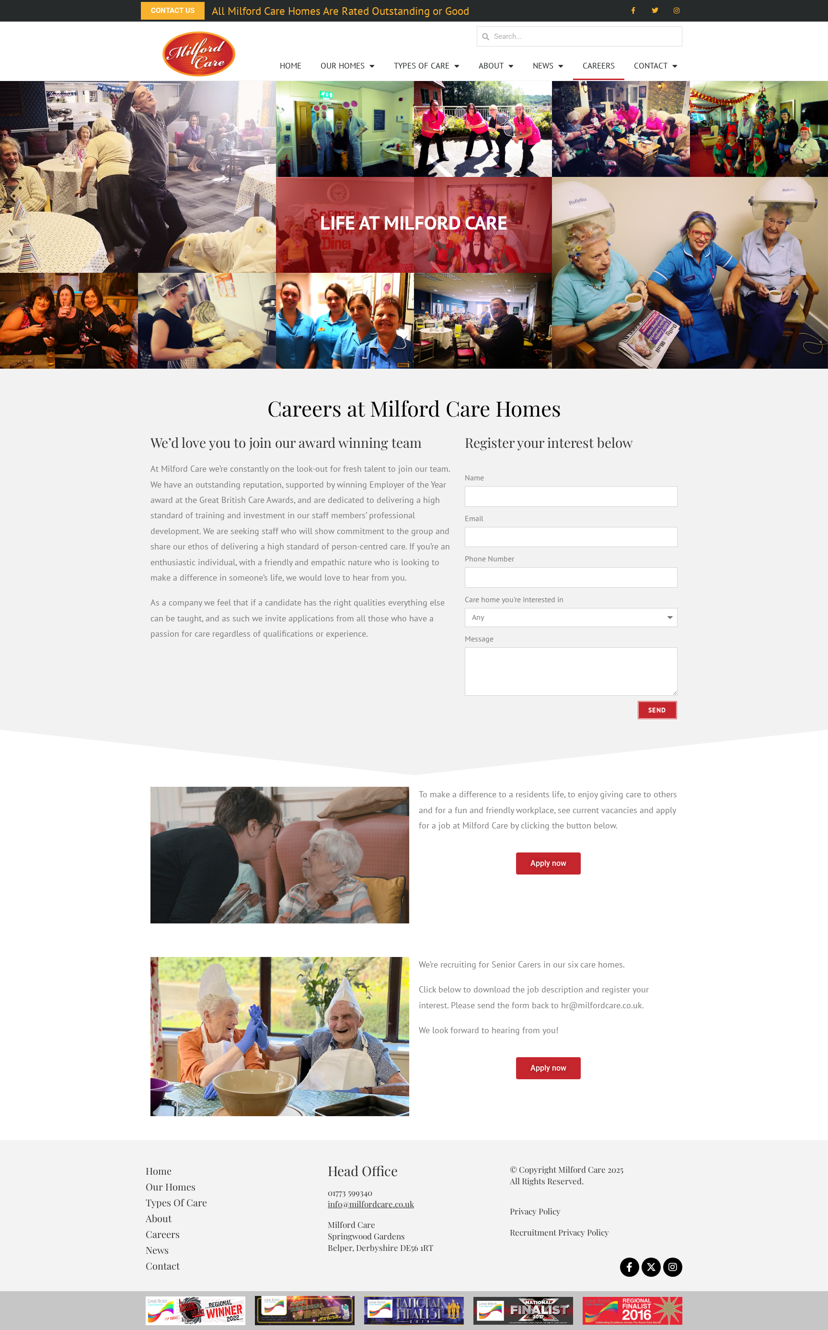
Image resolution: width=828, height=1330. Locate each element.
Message (479, 638)
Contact (650, 65)
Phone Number (489, 558)
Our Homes (343, 65)
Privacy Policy (535, 1211)
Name (474, 477)
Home (290, 65)
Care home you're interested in (514, 599)
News (543, 65)
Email (474, 518)
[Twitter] (655, 11)
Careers (599, 65)
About (491, 65)
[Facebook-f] (629, 1267)
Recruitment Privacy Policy (559, 1232)
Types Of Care (421, 65)
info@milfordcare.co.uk (371, 1204)
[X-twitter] (651, 1267)
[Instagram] (676, 11)
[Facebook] (633, 11)
